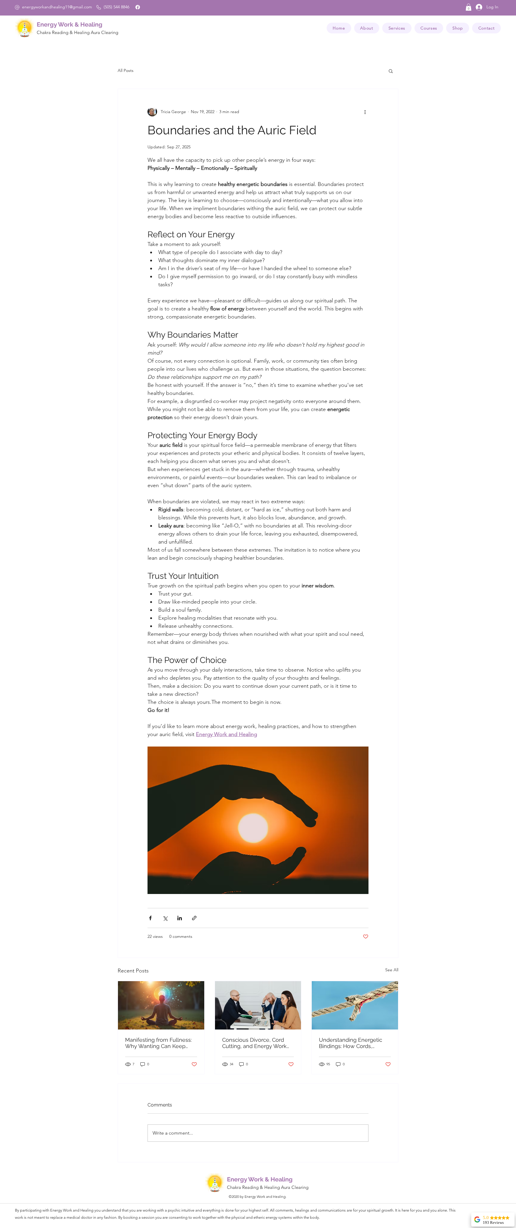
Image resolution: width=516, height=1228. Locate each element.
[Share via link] (194, 918)
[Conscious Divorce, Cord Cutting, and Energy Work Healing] (258, 1005)
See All (391, 969)
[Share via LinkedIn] (179, 918)
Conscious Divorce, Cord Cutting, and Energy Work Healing (254, 1043)
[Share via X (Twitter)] (165, 918)
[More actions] (364, 111)
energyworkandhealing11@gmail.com (57, 7)
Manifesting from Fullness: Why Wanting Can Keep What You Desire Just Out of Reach (160, 1043)
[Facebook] (138, 7)
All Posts (125, 70)
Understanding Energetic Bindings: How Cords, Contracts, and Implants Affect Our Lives (350, 1043)
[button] (469, 7)
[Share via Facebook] (150, 918)
